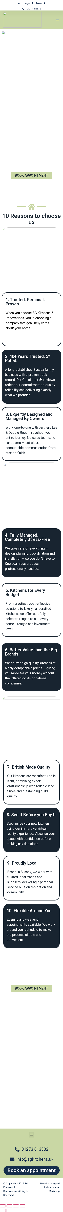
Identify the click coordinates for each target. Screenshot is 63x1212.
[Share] (16, 1205)
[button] (57, 20)
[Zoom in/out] (3, 1205)
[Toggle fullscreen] (9, 1205)
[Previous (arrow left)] (3, 1210)
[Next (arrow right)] (9, 1210)
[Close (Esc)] (22, 1205)
